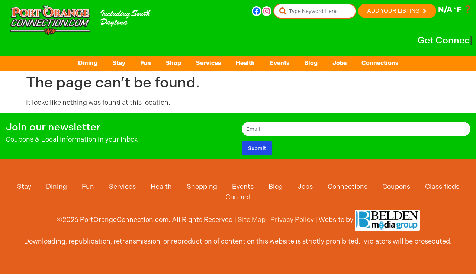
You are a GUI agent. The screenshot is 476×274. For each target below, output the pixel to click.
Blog (311, 63)
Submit (257, 148)
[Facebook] (256, 11)
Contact (238, 197)
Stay (118, 63)
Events (279, 63)
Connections (379, 63)
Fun (145, 63)
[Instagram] (266, 11)
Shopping (202, 186)
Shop (173, 63)
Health (245, 63)
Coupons (396, 186)
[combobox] (314, 11)
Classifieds (442, 186)
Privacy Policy (292, 219)
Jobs (339, 63)
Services (208, 63)
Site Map (252, 219)
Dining (87, 63)
